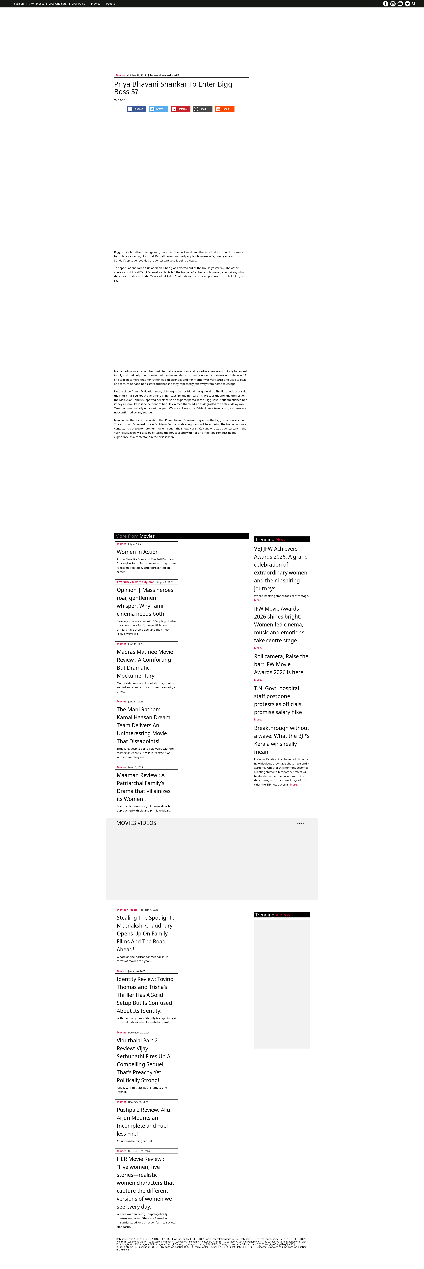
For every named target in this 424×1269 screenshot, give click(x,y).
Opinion (149, 582)
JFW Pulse (78, 3)
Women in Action (138, 551)
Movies (95, 3)
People (110, 3)
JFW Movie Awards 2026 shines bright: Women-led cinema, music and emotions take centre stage (279, 624)
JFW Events (37, 3)
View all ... (302, 823)
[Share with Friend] (202, 109)
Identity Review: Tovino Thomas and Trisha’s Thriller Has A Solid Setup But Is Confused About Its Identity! (145, 994)
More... (259, 600)
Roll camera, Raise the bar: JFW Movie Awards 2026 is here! (281, 664)
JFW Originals (57, 3)
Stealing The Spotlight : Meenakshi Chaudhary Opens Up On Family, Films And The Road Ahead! (145, 933)
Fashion (19, 3)
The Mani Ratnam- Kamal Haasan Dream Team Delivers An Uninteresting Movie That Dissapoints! (143, 725)
